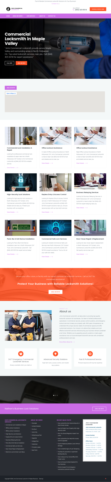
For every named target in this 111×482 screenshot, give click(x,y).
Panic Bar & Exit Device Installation (15, 443)
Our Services (31, 16)
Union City (34, 432)
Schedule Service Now (98, 9)
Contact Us (55, 4)
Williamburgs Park (37, 435)
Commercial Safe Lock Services (14, 446)
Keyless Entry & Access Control (14, 437)
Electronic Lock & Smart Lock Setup (15, 452)
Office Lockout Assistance (13, 428)
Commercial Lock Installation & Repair (16, 425)
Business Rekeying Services (13, 440)
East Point (34, 450)
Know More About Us (65, 342)
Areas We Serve (17, 16)
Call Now (9, 63)
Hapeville (34, 438)
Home (8, 16)
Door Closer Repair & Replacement (15, 449)
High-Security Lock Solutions (13, 434)
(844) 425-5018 (81, 10)
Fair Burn (34, 429)
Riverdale (34, 423)
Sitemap (41, 478)
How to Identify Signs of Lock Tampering (68, 449)
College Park (35, 441)
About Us (42, 16)
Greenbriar (35, 444)
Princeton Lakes (36, 447)
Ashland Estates (36, 426)
